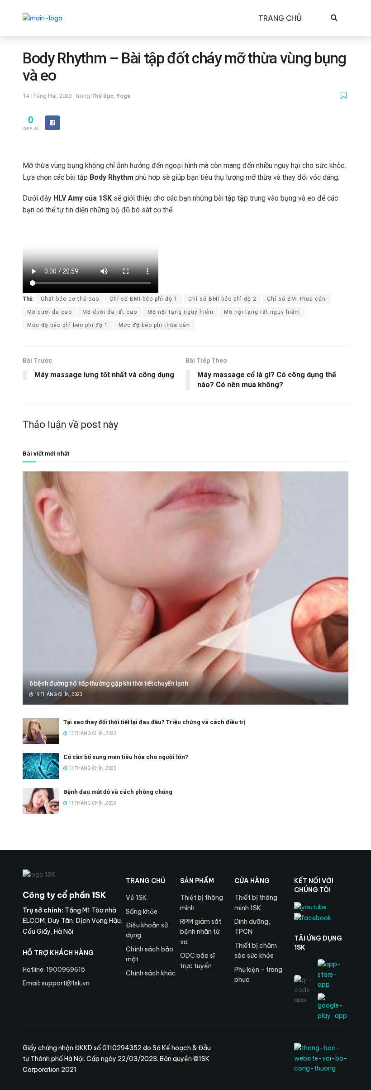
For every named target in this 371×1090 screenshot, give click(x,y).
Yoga (123, 95)
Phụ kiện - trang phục (258, 974)
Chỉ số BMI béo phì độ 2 (222, 299)
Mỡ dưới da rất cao (109, 312)
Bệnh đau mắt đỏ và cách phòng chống (117, 791)
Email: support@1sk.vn (56, 983)
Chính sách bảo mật (149, 954)
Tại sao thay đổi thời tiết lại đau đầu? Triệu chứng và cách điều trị (154, 722)
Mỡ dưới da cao (49, 312)
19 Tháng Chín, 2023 (57, 694)
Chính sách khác (151, 973)
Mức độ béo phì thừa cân (154, 325)
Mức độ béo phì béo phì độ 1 (67, 325)
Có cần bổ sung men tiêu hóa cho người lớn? (125, 757)
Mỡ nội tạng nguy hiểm (180, 312)
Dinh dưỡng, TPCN (252, 926)
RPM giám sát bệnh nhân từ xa (200, 931)
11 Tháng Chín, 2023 (91, 803)
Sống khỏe (141, 912)
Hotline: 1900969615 (54, 969)
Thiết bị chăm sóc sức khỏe (255, 950)
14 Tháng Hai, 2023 (47, 95)
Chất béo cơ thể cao (70, 299)
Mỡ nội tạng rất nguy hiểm (262, 312)
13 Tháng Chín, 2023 (91, 733)
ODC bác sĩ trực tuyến (197, 960)
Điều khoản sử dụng (147, 930)
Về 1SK (136, 897)
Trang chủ (280, 18)
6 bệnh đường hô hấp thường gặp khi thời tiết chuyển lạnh (108, 683)
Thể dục (102, 95)
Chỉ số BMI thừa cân (296, 299)
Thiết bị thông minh (201, 902)
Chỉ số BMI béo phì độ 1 (143, 299)
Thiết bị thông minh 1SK (255, 902)
